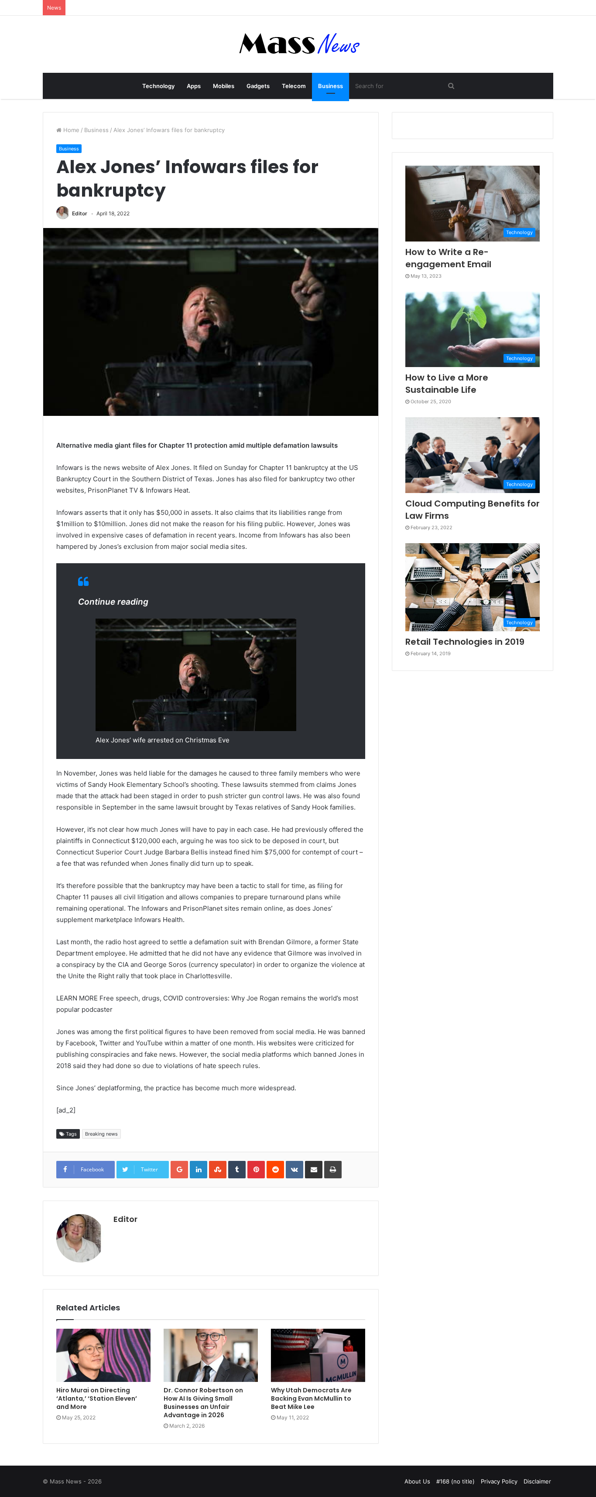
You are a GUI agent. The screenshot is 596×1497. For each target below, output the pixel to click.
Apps (194, 85)
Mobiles (223, 85)
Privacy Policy (499, 1481)
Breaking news (101, 1134)
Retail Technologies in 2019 (464, 642)
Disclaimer (537, 1481)
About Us (417, 1481)
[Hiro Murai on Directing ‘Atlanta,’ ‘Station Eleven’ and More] (103, 1355)
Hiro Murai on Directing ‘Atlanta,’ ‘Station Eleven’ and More (96, 1398)
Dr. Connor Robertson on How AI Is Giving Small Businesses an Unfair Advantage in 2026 (203, 1402)
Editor (79, 213)
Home (70, 129)
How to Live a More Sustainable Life (446, 383)
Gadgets (258, 85)
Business (330, 85)
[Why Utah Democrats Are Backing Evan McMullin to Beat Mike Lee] (318, 1355)
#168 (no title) (455, 1481)
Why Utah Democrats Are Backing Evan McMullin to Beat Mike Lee (311, 1398)
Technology (158, 85)
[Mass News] (298, 44)
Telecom (294, 85)
